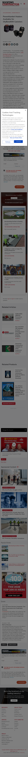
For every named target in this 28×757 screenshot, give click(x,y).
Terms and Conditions (16, 129)
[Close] (25, 110)
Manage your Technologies (7, 142)
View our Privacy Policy (16, 137)
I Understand (18, 141)
